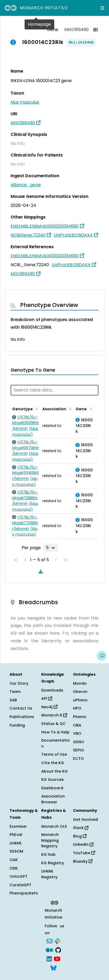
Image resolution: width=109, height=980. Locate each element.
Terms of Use (54, 754)
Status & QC (53, 723)
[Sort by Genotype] (36, 408)
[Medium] (49, 949)
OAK (14, 859)
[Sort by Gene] (90, 408)
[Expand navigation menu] (102, 8)
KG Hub (48, 854)
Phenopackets (24, 893)
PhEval (16, 834)
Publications (22, 716)
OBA (77, 725)
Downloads (52, 690)
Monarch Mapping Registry (50, 840)
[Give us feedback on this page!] (101, 656)
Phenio (79, 716)
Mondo (80, 683)
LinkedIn (81, 844)
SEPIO (78, 750)
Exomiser (18, 826)
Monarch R (52, 715)
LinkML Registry (49, 874)
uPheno (80, 700)
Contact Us (21, 708)
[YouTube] (57, 958)
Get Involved (85, 819)
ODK (14, 868)
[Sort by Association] (69, 408)
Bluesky (81, 861)
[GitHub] (58, 949)
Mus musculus (25, 102)
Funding (17, 725)
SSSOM (16, 851)
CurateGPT (20, 885)
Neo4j (47, 707)
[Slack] (57, 941)
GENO (78, 742)
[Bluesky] (53, 967)
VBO (77, 733)
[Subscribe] (49, 941)
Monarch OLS (54, 826)
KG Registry (52, 863)
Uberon (80, 691)
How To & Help (55, 732)
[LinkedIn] (49, 958)
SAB (13, 700)
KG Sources (52, 779)
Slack (79, 827)
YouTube (82, 853)
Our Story (19, 683)
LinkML (16, 843)
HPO (77, 708)
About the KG (54, 771)
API (44, 698)
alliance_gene (26, 185)
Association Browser (53, 799)
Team (15, 691)
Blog (78, 836)
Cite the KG (52, 762)
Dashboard (52, 788)
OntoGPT (19, 876)
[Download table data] (40, 571)
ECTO (78, 758)
